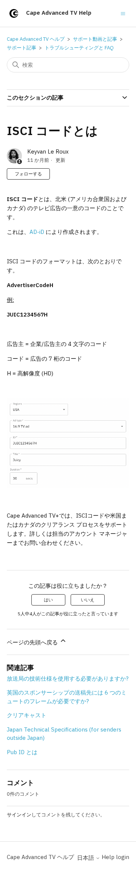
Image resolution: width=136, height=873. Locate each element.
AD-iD (36, 231)
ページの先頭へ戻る (33, 642)
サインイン (19, 815)
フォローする (28, 174)
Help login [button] (115, 857)
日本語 (86, 858)
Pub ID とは (22, 752)
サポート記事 (21, 48)
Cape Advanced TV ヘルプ (36, 39)
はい (48, 599)
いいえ (87, 599)
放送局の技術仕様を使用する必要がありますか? (67, 678)
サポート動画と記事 (95, 39)
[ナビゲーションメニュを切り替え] (123, 13)
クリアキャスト (26, 715)
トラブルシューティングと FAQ (79, 48)
